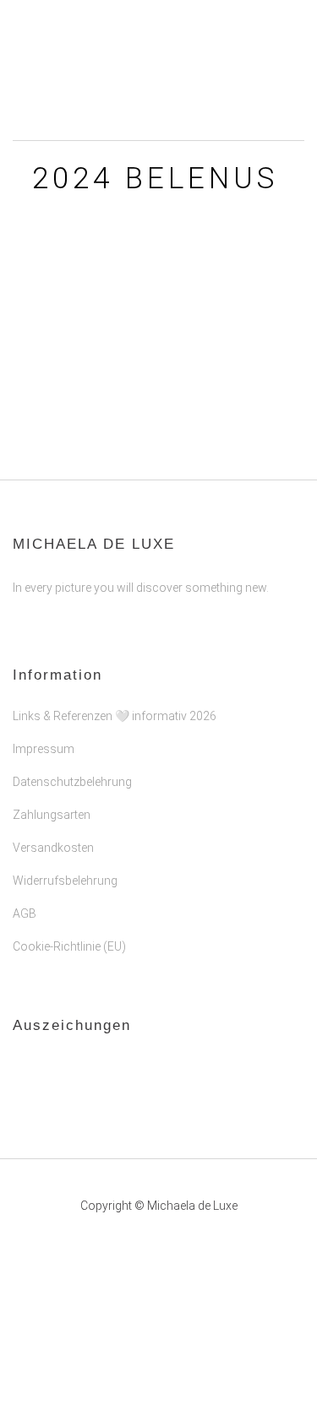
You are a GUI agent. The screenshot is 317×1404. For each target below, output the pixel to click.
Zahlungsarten (51, 814)
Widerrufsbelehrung (65, 880)
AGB (24, 913)
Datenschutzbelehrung (72, 782)
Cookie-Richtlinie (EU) (69, 946)
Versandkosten (53, 847)
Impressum (43, 749)
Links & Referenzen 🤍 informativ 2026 (114, 716)
